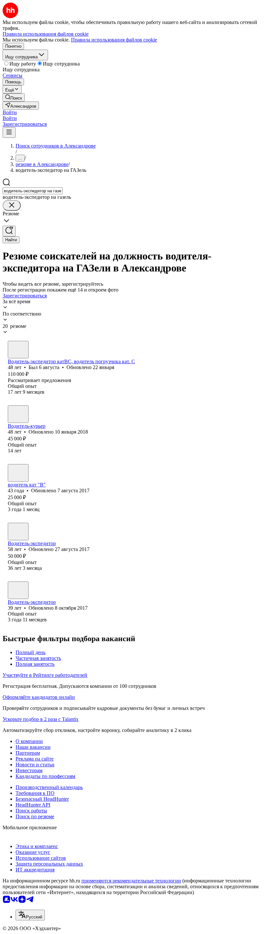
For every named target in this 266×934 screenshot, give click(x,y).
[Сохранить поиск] (9, 231)
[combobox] (33, 190)
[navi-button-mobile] (9, 132)
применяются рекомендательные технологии (131, 880)
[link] (14, 97)
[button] (10, 112)
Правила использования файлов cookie (114, 39)
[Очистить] (12, 205)
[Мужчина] (18, 349)
